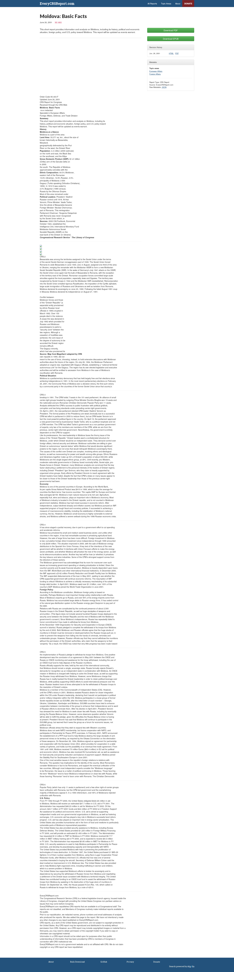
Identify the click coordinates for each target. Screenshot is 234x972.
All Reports (152, 3)
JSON (164, 87)
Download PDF (171, 30)
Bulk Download (77, 962)
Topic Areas (166, 3)
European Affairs (155, 71)
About (177, 3)
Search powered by (178, 966)
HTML (171, 53)
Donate (188, 3)
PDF (177, 53)
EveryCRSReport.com (57, 3)
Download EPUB (170, 38)
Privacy (130, 962)
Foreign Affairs (155, 74)
